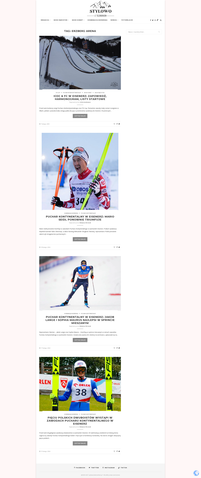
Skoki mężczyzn (60, 20)
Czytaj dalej (80, 116)
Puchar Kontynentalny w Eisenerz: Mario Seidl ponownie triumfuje (80, 218)
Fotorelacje (127, 20)
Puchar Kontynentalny (88, 213)
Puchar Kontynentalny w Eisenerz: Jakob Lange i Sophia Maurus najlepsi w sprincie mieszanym (80, 320)
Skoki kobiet (77, 20)
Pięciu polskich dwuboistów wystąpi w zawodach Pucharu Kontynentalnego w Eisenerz (80, 420)
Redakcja (45, 20)
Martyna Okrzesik (85, 223)
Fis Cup (58, 92)
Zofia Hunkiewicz (85, 102)
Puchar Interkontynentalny (72, 92)
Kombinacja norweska (97, 20)
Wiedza (114, 20)
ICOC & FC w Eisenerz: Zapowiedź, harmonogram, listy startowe (80, 98)
